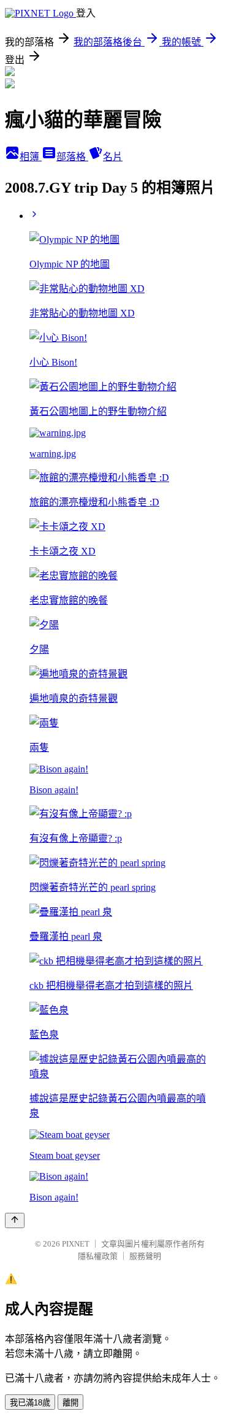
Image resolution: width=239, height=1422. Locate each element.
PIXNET (75, 1243)
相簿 (31, 157)
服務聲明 (145, 1256)
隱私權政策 (98, 1256)
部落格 (72, 157)
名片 (113, 157)
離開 (70, 1402)
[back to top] (15, 1220)
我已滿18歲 (30, 1402)
